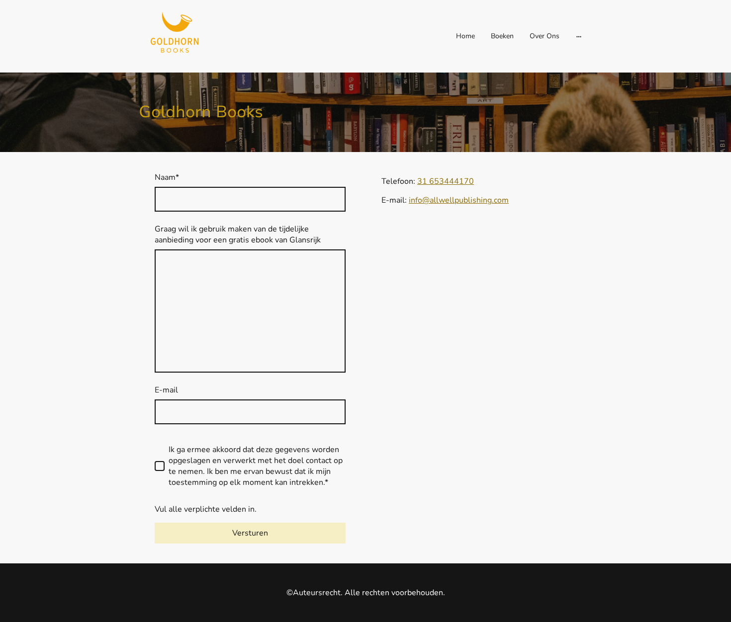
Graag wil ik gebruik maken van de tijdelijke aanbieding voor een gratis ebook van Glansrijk (238, 234)
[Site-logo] (172, 36)
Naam (167, 177)
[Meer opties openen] (578, 36)
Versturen (250, 533)
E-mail (166, 390)
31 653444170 (445, 181)
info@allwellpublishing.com (459, 200)
